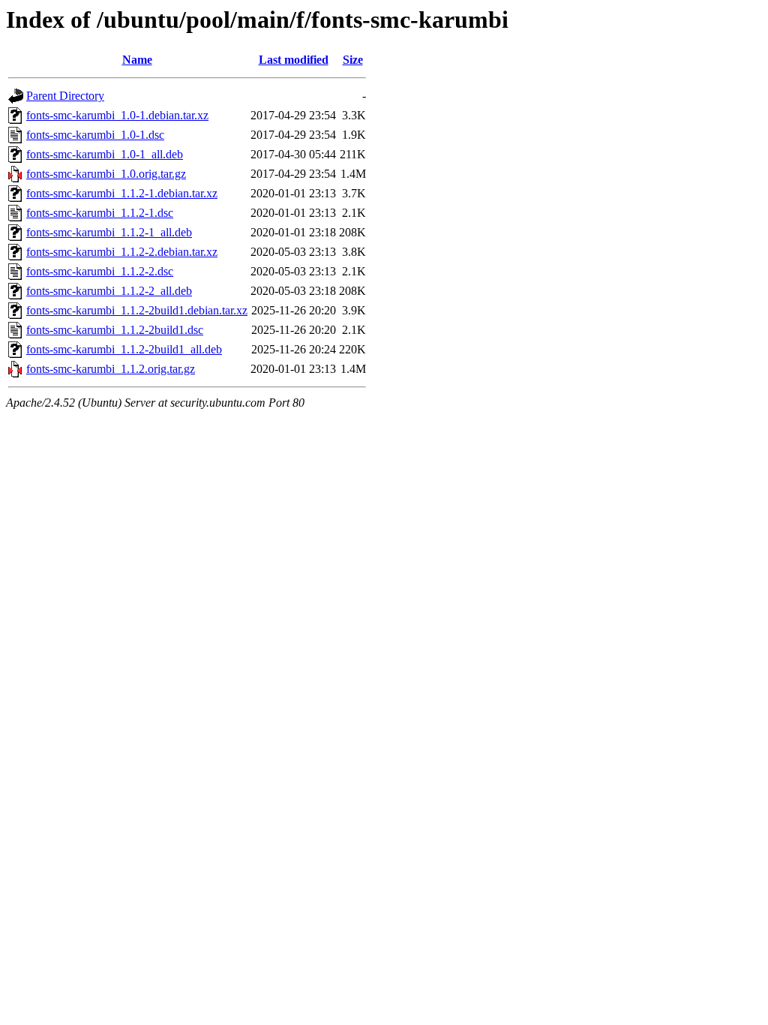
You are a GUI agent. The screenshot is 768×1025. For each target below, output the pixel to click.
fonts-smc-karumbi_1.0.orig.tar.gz (106, 173)
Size (353, 59)
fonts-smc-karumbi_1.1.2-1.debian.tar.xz (122, 193)
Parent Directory (65, 95)
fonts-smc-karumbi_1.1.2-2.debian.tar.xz (122, 251)
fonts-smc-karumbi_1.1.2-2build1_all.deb (124, 349)
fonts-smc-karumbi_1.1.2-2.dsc (99, 271)
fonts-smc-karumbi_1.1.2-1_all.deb (109, 232)
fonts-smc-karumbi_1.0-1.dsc (95, 134)
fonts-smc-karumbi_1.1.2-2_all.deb (109, 290)
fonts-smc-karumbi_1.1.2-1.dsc (99, 212)
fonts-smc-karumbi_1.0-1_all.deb (104, 154)
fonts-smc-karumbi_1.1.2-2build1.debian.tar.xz (137, 310)
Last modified (293, 59)
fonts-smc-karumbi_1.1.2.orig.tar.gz (110, 368)
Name (137, 59)
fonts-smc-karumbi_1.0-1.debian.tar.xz (117, 115)
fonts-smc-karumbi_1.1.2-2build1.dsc (114, 329)
